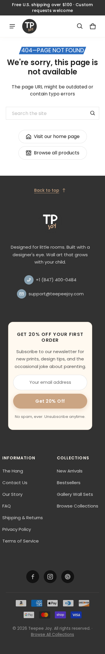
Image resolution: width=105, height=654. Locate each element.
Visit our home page (57, 136)
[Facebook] (32, 576)
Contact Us (14, 482)
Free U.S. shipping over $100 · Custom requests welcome (52, 7)
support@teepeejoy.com (56, 294)
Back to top (46, 190)
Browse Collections (77, 506)
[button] (80, 26)
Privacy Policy (16, 529)
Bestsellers (68, 482)
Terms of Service (20, 541)
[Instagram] (50, 576)
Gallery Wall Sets (75, 494)
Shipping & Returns (22, 518)
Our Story (12, 494)
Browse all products (56, 152)
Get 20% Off (50, 401)
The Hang (12, 471)
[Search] (92, 113)
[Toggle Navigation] (12, 26)
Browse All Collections (52, 634)
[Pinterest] (67, 576)
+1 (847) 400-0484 (56, 280)
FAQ (6, 506)
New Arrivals (70, 471)
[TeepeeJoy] (29, 26)
